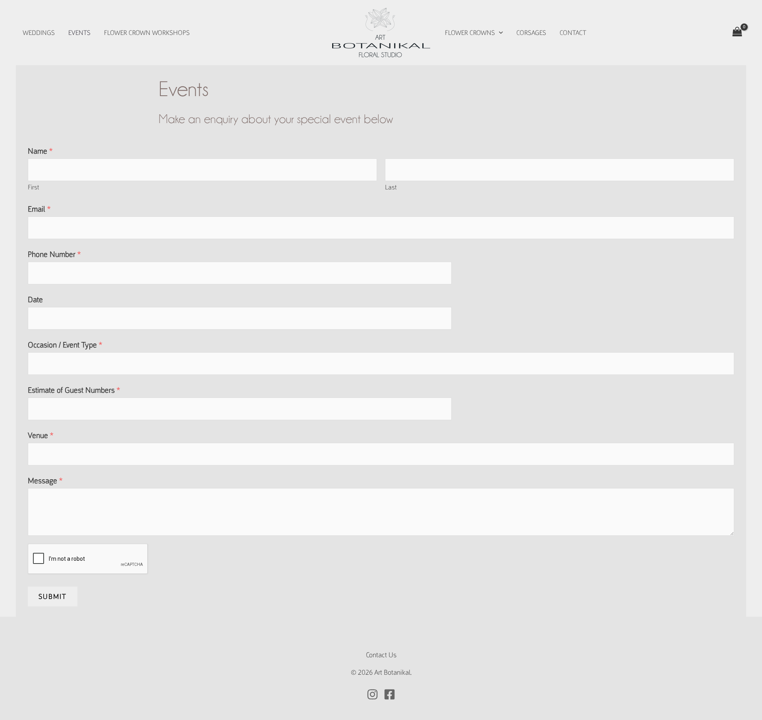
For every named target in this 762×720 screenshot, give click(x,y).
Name (40, 151)
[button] (499, 33)
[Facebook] (389, 694)
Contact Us (381, 655)
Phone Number (54, 254)
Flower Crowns (470, 33)
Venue (40, 435)
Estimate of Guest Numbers (74, 390)
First (33, 187)
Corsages (531, 33)
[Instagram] (372, 694)
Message (45, 481)
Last (390, 187)
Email (39, 209)
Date (35, 300)
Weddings (39, 33)
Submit (52, 596)
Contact (573, 33)
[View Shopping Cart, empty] (737, 32)
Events (79, 33)
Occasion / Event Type (65, 345)
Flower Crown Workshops (147, 33)
